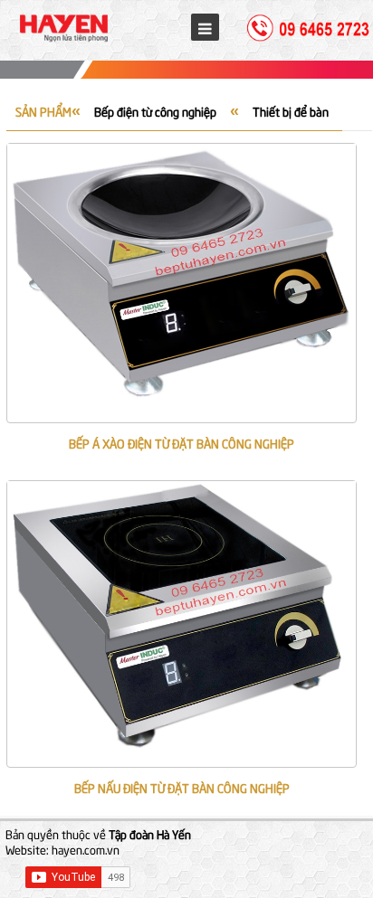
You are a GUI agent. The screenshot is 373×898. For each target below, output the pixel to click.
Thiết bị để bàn (291, 111)
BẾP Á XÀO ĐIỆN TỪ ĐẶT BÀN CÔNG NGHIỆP (181, 443)
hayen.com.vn (86, 849)
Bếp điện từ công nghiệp (155, 111)
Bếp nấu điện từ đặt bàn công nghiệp (182, 788)
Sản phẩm (43, 111)
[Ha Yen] (63, 41)
